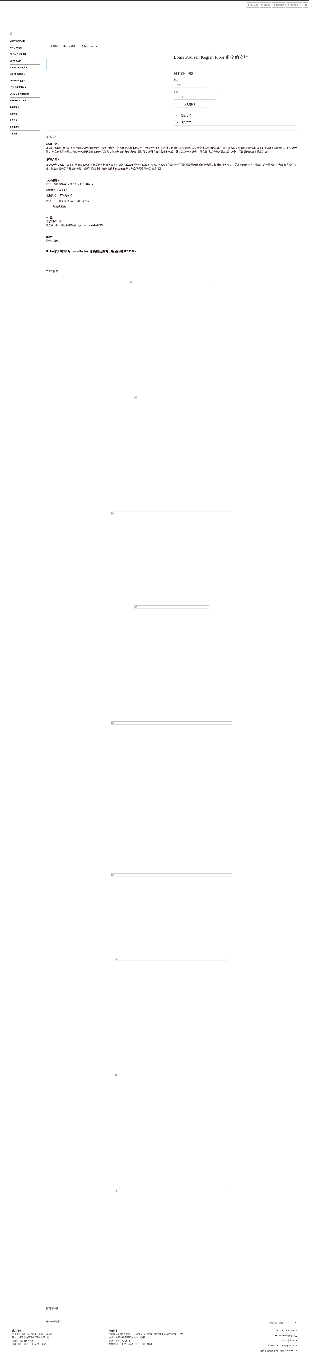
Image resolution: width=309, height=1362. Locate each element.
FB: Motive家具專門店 (286, 1335)
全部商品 (55, 46)
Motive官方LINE (17, 40)
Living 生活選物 (17, 87)
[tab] (235, 115)
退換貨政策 (14, 126)
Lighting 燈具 (16, 73)
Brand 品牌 (16, 60)
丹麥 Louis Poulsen (88, 46)
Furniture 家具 (18, 67)
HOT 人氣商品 (16, 47)
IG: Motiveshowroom (286, 1330)
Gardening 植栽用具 (20, 93)
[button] (235, 115)
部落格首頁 (14, 107)
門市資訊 (13, 133)
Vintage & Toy (17, 100)
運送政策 (13, 120)
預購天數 (13, 113)
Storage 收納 (17, 80)
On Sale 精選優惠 (18, 54)
